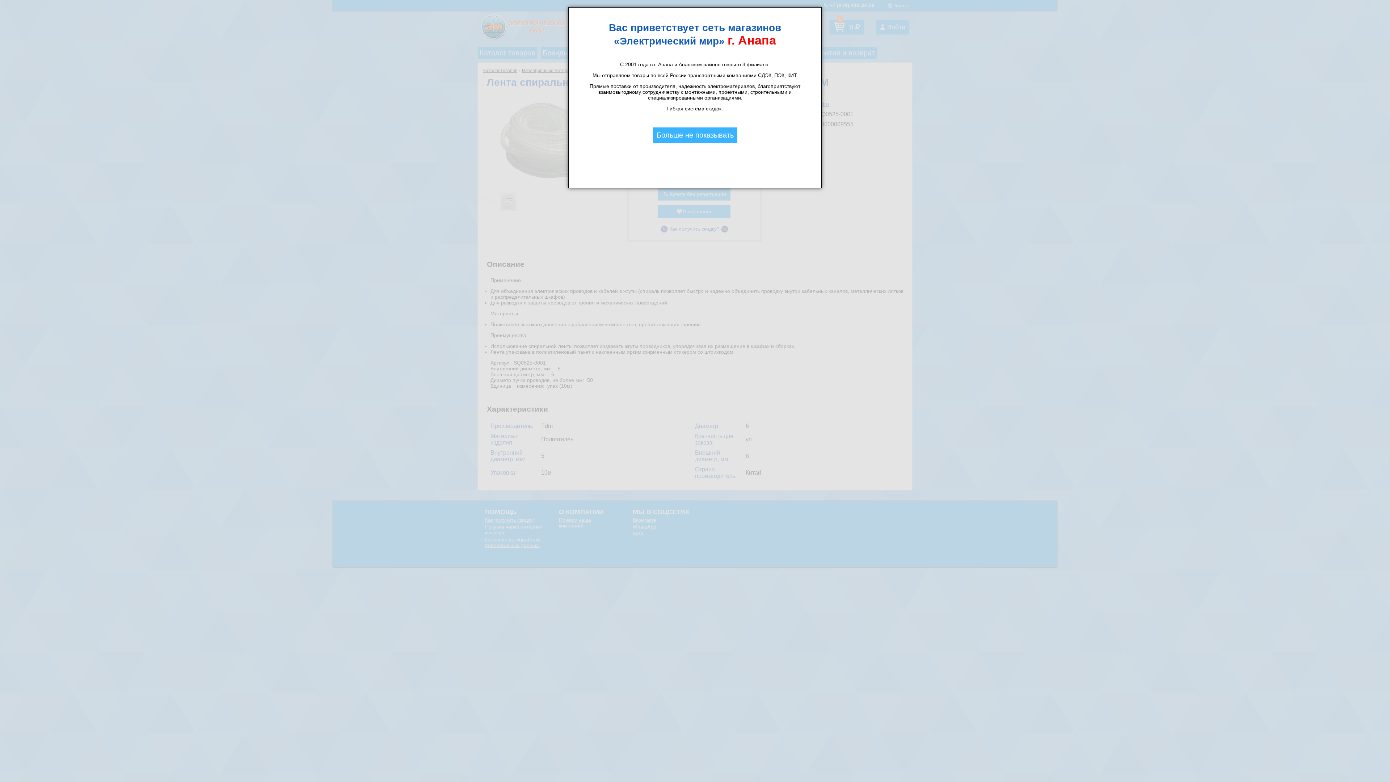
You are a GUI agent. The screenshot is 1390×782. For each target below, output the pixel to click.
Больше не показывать (695, 135)
